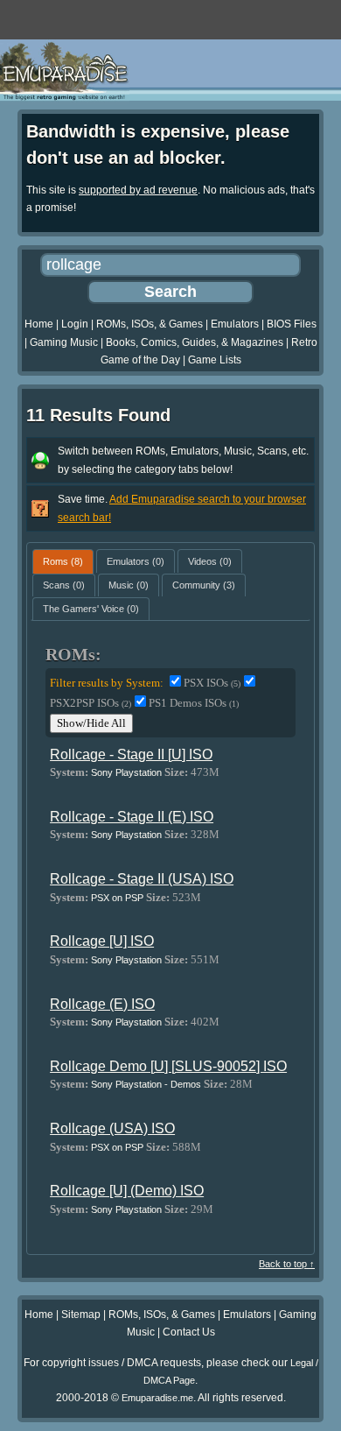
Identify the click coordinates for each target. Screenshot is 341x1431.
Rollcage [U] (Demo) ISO (127, 1190)
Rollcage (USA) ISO (112, 1128)
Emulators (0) (135, 561)
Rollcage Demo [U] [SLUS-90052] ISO (168, 1066)
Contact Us (189, 1332)
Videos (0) (210, 561)
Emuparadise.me (157, 1397)
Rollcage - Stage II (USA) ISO (141, 878)
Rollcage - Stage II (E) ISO (131, 816)
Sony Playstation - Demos (146, 1084)
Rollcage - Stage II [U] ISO (131, 754)
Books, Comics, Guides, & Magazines (194, 342)
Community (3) (203, 585)
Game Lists (214, 360)
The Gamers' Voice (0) (91, 608)
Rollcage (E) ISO (102, 1004)
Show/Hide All (91, 723)
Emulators (235, 324)
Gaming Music (64, 342)
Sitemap (81, 1314)
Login (74, 324)
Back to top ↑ (287, 1263)
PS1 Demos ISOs (194, 702)
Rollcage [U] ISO (102, 941)
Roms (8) (63, 561)
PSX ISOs (212, 682)
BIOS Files (292, 324)
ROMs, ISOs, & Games (149, 324)
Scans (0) (64, 585)
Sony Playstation (126, 772)
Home (38, 324)
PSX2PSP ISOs (90, 702)
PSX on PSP (117, 897)
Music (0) (128, 585)
